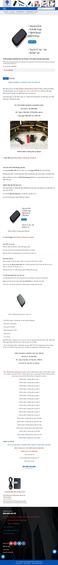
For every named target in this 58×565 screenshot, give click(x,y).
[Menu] (4, 9)
